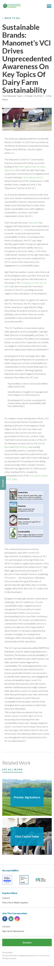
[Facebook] (4, 918)
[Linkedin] (11, 918)
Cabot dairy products (32, 177)
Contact (6, 926)
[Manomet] (12, 6)
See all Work (12, 769)
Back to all (13, 18)
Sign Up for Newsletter (13, 931)
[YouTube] (23, 918)
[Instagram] (17, 918)
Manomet (34, 222)
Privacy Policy (7, 952)
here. (12, 153)
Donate (27, 942)
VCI (21, 229)
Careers (6, 898)
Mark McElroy (21, 447)
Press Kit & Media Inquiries (15, 902)
